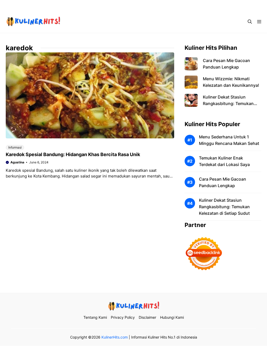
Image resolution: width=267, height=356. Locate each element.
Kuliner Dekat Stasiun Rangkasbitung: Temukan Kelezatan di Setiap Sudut (228, 103)
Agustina (17, 162)
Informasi (15, 147)
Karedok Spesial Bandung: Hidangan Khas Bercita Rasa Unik (73, 154)
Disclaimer (210, 5)
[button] (249, 21)
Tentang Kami (148, 5)
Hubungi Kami (239, 5)
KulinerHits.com (114, 337)
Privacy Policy (180, 5)
